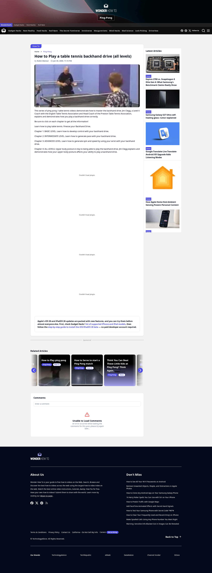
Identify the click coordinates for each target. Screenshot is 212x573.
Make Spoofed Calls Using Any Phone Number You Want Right (151, 519)
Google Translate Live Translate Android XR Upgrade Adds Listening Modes (161, 154)
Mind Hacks (114, 30)
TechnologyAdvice (59, 555)
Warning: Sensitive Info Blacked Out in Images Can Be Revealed (152, 524)
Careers (108, 532)
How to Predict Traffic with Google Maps (142, 502)
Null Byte (41, 25)
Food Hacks (42, 30)
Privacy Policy (53, 532)
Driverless (153, 30)
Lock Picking (141, 30)
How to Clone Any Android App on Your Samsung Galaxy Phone (152, 493)
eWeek (107, 555)
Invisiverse (87, 30)
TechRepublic (85, 555)
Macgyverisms (100, 30)
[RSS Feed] (46, 503)
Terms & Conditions (38, 532)
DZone (177, 555)
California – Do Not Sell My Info (85, 532)
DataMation (129, 555)
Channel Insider (154, 555)
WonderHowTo (6, 25)
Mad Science (127, 30)
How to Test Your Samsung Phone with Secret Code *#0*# (150, 510)
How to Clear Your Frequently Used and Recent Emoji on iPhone (152, 515)
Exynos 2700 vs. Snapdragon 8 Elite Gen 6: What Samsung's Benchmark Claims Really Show (161, 82)
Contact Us (65, 532)
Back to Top (172, 536)
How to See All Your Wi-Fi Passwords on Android (146, 481)
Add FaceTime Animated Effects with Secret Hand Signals (149, 506)
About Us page (46, 496)
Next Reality (31, 25)
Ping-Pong (106, 17)
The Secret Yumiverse (70, 30)
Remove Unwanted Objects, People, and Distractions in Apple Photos (151, 487)
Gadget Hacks (19, 25)
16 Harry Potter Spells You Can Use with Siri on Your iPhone (150, 497)
